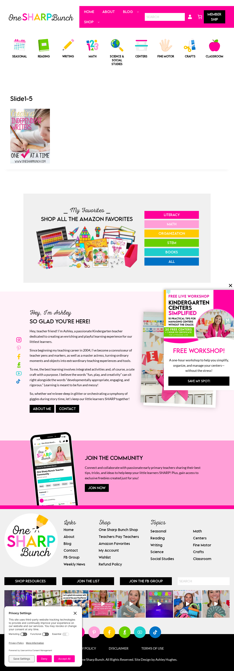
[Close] (230, 285)
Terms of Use (152, 648)
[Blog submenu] (138, 12)
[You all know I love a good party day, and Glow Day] (18, 604)
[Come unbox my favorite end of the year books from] (103, 604)
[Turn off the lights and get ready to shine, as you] (159, 604)
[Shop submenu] (99, 22)
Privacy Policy (83, 648)
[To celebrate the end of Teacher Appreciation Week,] (131, 604)
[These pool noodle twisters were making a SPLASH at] (46, 604)
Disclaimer (119, 648)
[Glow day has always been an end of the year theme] (74, 604)
